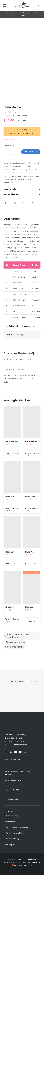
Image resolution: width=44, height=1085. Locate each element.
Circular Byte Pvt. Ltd (24, 865)
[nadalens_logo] (22, 3)
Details (16, 453)
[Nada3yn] (12, 587)
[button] (22, 189)
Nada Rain (30, 497)
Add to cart (31, 152)
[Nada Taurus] (12, 422)
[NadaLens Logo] (14, 720)
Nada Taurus (11, 441)
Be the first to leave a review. (15, 115)
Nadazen (29, 607)
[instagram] (15, 752)
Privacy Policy (11, 844)
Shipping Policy (12, 839)
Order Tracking (12, 816)
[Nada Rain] (31, 477)
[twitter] (11, 752)
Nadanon (9, 552)
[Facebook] (6, 203)
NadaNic (9, 497)
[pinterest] (25, 752)
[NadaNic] (12, 477)
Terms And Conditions (15, 833)
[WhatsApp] (24, 203)
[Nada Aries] (31, 532)
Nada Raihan (31, 441)
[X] (15, 203)
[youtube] (20, 752)
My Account (11, 821)
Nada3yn (9, 607)
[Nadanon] (12, 532)
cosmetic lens (18, 642)
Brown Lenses (23, 634)
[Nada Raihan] (31, 422)
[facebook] (6, 752)
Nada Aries (30, 552)
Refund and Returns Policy (17, 827)
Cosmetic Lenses (13, 637)
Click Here (36, 317)
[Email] (33, 203)
